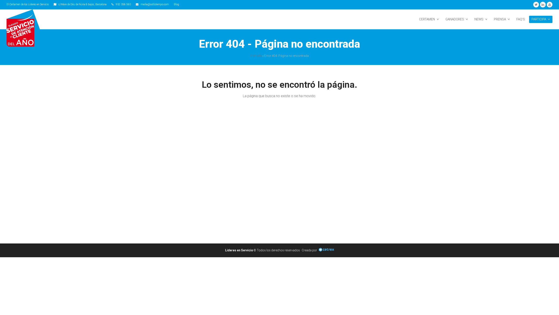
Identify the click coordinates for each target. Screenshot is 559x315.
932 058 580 (123, 4)
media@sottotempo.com (155, 4)
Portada (256, 56)
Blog (176, 4)
